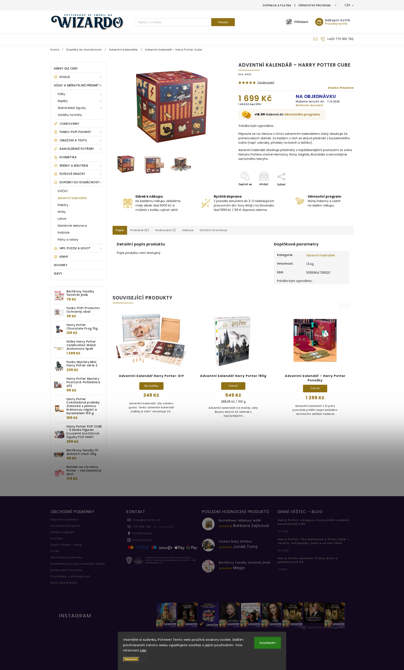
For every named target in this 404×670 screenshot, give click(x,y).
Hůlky (61, 94)
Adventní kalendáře (72, 198)
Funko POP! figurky (75, 132)
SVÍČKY (63, 191)
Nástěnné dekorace (72, 226)
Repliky (63, 101)
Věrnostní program (314, 5)
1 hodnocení (265, 82)
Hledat (223, 22)
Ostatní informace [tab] (213, 230)
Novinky (60, 265)
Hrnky (62, 212)
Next (348, 305)
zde (143, 650)
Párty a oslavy (68, 239)
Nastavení (131, 659)
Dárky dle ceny (66, 68)
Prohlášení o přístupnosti (70, 576)
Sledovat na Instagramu (326, 627)
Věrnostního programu (302, 114)
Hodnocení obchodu (66, 570)
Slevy (58, 273)
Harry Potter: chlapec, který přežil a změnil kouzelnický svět (313, 522)
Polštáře (64, 232)
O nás (54, 551)
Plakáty (63, 205)
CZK (348, 5)
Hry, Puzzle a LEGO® (75, 248)
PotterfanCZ (142, 533)
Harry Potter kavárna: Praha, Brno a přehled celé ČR (308, 560)
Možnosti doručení (309, 105)
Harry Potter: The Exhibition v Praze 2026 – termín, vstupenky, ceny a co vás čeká (313, 541)
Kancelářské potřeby (77, 149)
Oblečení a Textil (73, 140)
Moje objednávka (63, 582)
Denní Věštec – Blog (66, 545)
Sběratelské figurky (72, 108)
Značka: (341, 88)
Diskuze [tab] (188, 230)
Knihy (64, 257)
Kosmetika (68, 157)
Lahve (62, 219)
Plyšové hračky (72, 174)
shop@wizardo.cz (146, 520)
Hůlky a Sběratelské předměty (78, 85)
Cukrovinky (69, 124)
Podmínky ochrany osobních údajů (77, 563)
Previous (342, 305)
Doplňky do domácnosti (80, 182)
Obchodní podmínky (66, 557)
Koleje (65, 77)
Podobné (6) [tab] (139, 230)
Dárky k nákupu (62, 532)
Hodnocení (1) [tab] (165, 230)
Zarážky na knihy (70, 115)
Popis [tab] (120, 230)
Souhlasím (267, 643)
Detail (151, 386)
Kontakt (56, 538)
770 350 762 (142, 526)
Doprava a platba (277, 5)
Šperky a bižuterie (74, 165)
